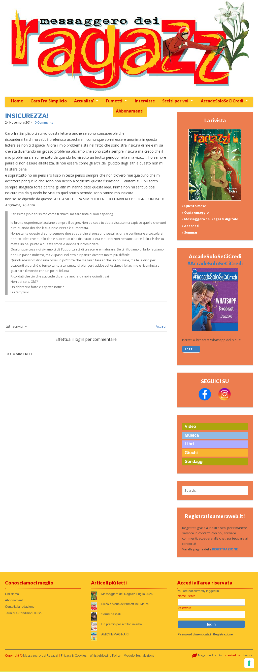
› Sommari (190, 232)
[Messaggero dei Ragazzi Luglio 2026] (214, 199)
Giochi (191, 452)
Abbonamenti (130, 111)
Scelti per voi (175, 101)
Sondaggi (194, 461)
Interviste (145, 101)
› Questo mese (194, 206)
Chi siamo (12, 594)
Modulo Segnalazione (139, 655)
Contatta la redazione (20, 606)
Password (184, 608)
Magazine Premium (211, 655)
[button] (215, 490)
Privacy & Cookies (73, 655)
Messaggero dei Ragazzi (40, 655)
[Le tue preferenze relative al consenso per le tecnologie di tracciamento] (249, 663)
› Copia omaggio (195, 212)
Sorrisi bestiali (111, 614)
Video (190, 426)
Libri (189, 443)
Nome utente (186, 596)
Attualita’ (84, 101)
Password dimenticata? (194, 634)
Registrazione (223, 634)
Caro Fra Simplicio (48, 101)
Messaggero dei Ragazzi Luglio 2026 (127, 594)
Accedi (160, 326)
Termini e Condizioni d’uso (23, 613)
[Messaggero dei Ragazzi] (129, 48)
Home (17, 101)
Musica (192, 435)
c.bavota (246, 655)
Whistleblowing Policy (105, 655)
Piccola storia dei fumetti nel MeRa (125, 604)
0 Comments (44, 122)
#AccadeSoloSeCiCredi (215, 263)
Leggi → (191, 349)
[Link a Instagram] (224, 399)
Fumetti (114, 101)
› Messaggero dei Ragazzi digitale (210, 219)
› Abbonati (190, 226)
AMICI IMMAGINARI (114, 634)
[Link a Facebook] (205, 399)
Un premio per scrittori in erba (121, 624)
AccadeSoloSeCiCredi (222, 101)
